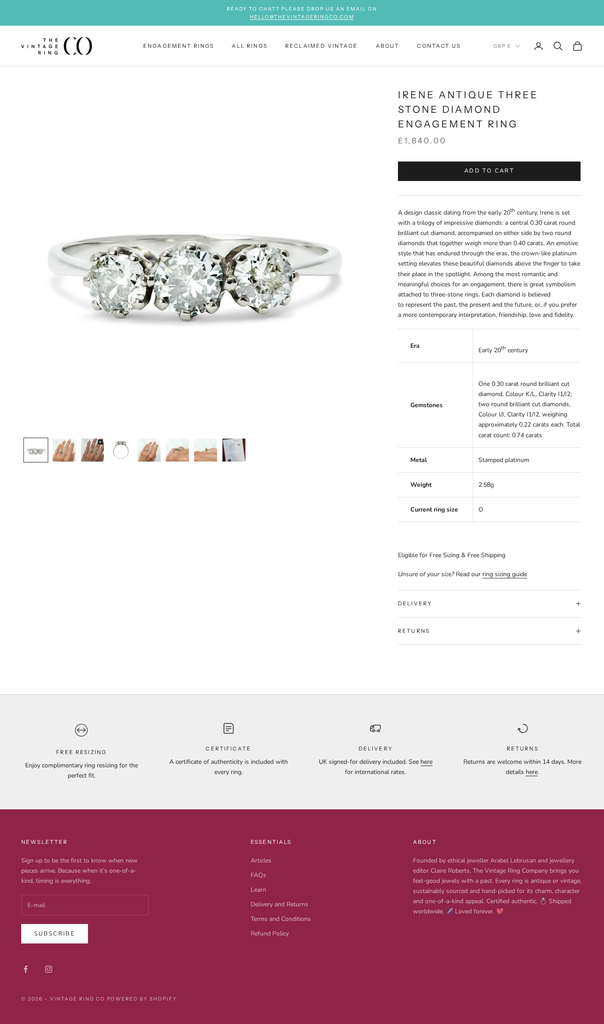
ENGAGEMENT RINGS (178, 45)
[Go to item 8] (234, 450)
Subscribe (54, 934)
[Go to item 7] (205, 450)
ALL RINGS (249, 45)
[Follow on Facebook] (25, 969)
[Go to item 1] (35, 450)
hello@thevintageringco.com (302, 17)
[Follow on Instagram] (48, 969)
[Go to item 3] (92, 450)
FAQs (258, 875)
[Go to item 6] (177, 450)
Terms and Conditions (281, 919)
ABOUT (388, 45)
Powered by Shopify (142, 999)
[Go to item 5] (149, 450)
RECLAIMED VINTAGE (321, 45)
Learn (258, 889)
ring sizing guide (504, 574)
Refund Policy (270, 933)
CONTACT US (439, 45)
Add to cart (489, 171)
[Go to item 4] (120, 450)
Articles (261, 860)
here (426, 762)
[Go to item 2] (64, 450)
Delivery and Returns (279, 904)
